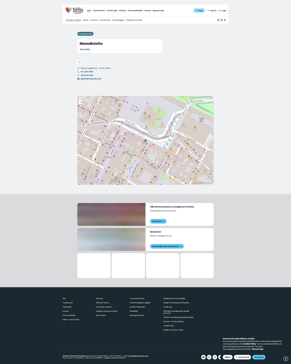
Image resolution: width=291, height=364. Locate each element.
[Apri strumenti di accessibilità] (285, 358)
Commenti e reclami (103, 307)
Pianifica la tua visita (134, 20)
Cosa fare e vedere (73, 20)
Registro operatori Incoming (106, 311)
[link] (218, 299)
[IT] (218, 20)
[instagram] (209, 357)
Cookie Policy (249, 344)
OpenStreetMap (201, 183)
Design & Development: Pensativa (176, 303)
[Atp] (94, 265)
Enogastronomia (85, 34)
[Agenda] (221, 20)
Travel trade (111, 10)
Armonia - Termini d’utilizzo (173, 321)
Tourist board (99, 10)
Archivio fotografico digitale (140, 303)
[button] (145, 140)
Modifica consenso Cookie (173, 330)
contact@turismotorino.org (138, 356)
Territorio (94, 20)
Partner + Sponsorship (154, 10)
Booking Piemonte (137, 315)
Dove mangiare (118, 20)
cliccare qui (257, 349)
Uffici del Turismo (102, 303)
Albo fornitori (101, 315)
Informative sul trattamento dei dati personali (176, 312)
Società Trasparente (137, 307)
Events (85, 20)
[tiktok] (215, 357)
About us (99, 298)
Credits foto (167, 307)
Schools (122, 10)
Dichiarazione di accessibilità (174, 298)
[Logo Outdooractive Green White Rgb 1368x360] (197, 265)
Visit (89, 10)
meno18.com (87, 75)
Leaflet (194, 183)
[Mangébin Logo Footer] (128, 265)
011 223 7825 (87, 71)
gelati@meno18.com (91, 78)
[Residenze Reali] (162, 265)
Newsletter (134, 311)
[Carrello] (224, 20)
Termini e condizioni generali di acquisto (178, 317)
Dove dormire (104, 20)
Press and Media (135, 10)
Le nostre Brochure (137, 298)
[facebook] (203, 357)
